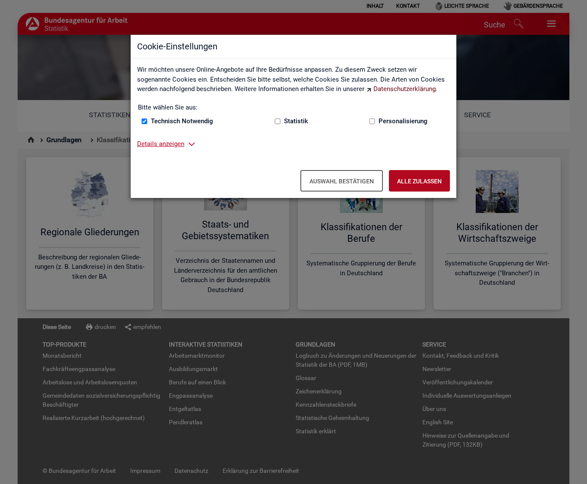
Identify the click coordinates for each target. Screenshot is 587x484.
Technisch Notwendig (182, 121)
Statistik (296, 121)
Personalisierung (403, 121)
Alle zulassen (419, 181)
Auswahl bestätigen (341, 181)
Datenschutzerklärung (404, 89)
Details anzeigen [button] (160, 144)
